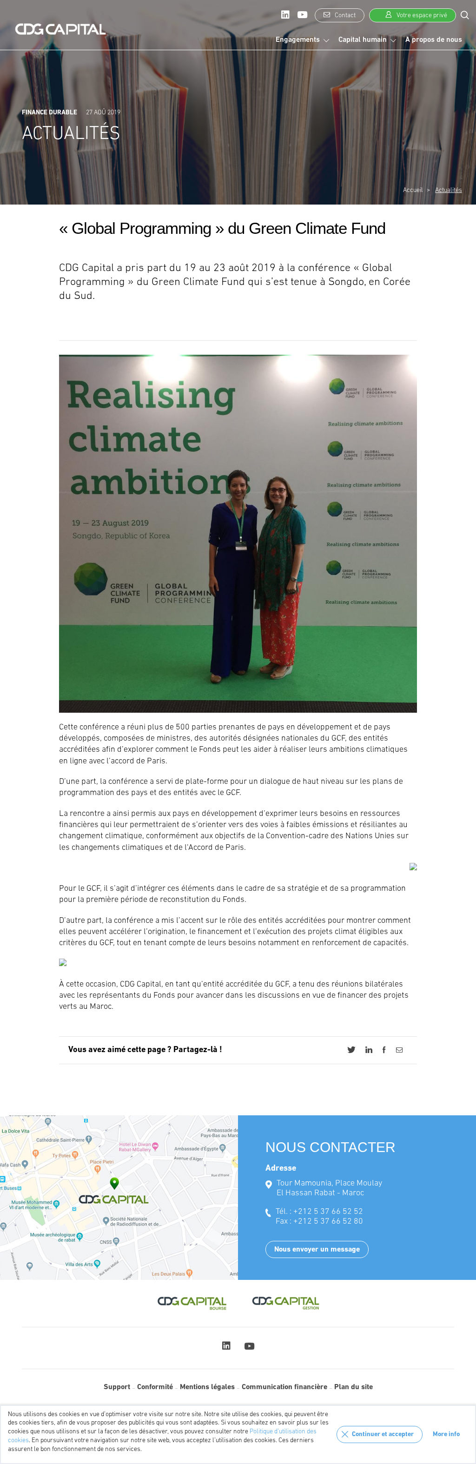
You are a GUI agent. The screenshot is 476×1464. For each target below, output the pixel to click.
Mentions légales (207, 1387)
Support (117, 1387)
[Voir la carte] (119, 1197)
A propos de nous (433, 40)
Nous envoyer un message (317, 1249)
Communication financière (284, 1387)
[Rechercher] (465, 15)
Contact (344, 15)
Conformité (155, 1387)
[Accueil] (60, 29)
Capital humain (362, 40)
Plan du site (353, 1387)
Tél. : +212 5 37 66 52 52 (319, 1212)
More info (446, 1434)
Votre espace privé (421, 15)
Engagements (298, 40)
